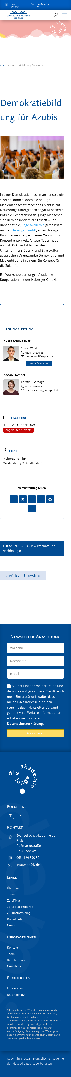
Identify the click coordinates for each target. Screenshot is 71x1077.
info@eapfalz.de (28, 865)
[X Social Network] (23, 499)
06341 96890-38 (34, 352)
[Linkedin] (32, 499)
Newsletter (15, 966)
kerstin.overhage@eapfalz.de (42, 390)
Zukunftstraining (19, 913)
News (11, 925)
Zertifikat (13, 900)
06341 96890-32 (34, 386)
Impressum (15, 988)
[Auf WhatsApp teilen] (41, 499)
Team (11, 894)
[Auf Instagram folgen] (10, 816)
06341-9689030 (15, 5)
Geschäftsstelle (18, 960)
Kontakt (12, 947)
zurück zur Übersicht (23, 575)
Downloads (14, 919)
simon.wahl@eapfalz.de (39, 356)
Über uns (13, 888)
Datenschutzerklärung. (25, 723)
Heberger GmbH (24, 230)
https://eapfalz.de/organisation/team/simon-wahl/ (39, 364)
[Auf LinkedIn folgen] (20, 816)
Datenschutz (16, 994)
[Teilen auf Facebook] (14, 499)
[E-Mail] (32, 508)
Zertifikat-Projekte (20, 906)
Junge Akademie (32, 225)
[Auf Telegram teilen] (50, 499)
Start (3, 65)
